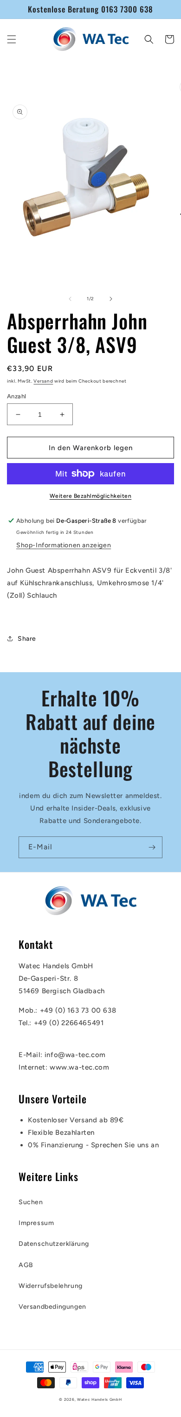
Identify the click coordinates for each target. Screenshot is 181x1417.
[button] (11, 39)
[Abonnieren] (152, 847)
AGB (26, 1265)
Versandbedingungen (52, 1307)
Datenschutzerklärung (54, 1244)
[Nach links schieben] (70, 299)
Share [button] (27, 639)
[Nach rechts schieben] (111, 299)
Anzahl (16, 396)
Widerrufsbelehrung (51, 1286)
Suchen (31, 1202)
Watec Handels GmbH (99, 1399)
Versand (43, 381)
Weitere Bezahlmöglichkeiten (91, 496)
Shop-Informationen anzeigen (63, 545)
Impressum (36, 1223)
